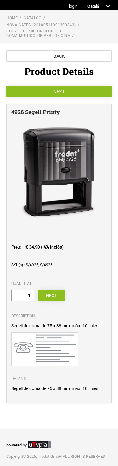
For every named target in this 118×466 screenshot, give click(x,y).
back (59, 56)
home (12, 18)
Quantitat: (21, 283)
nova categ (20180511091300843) (41, 25)
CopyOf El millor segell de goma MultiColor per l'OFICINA (38, 33)
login (73, 6)
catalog (32, 18)
